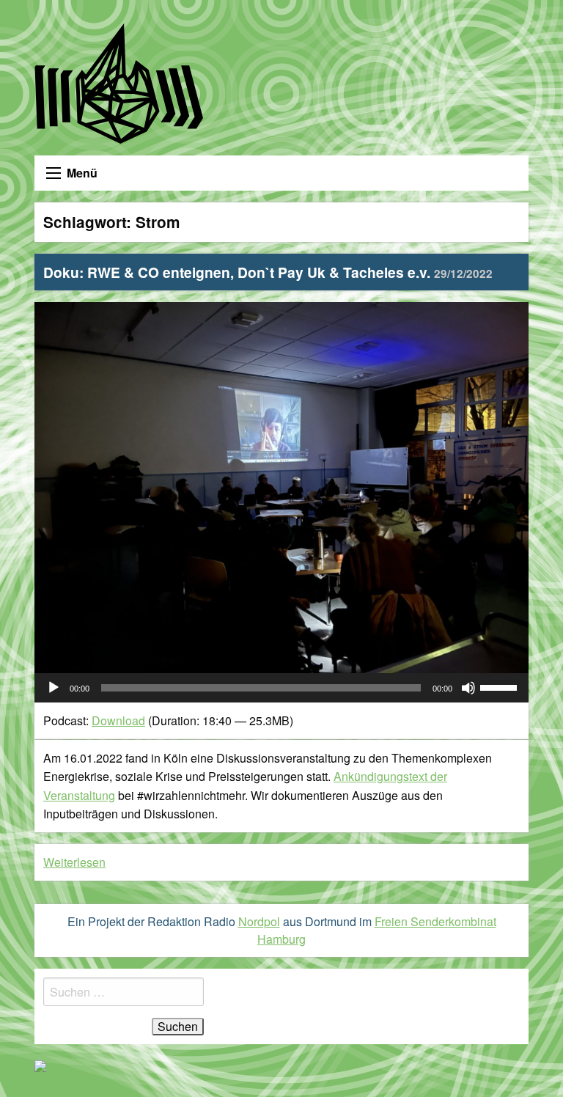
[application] (281, 687)
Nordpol (259, 921)
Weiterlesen (74, 862)
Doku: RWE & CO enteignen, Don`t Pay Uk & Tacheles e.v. (268, 272)
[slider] (500, 686)
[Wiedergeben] (53, 687)
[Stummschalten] (468, 687)
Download (118, 720)
